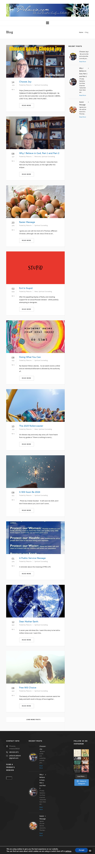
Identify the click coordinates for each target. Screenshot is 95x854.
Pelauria (29, 85)
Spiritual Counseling (41, 85)
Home (81, 32)
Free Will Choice (27, 687)
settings (68, 851)
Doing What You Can (30, 357)
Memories (37, 157)
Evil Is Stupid (26, 288)
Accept (81, 850)
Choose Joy (25, 81)
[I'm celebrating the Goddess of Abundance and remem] (85, 753)
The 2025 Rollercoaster (31, 426)
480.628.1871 (14, 752)
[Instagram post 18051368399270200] (77, 760)
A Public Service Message (32, 558)
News (36, 292)
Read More (26, 105)
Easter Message (27, 222)
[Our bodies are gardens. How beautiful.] (77, 768)
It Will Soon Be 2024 (29, 492)
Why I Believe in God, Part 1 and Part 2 (39, 153)
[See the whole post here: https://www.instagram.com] (85, 760)
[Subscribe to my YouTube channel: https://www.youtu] (77, 753)
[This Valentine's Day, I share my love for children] (85, 768)
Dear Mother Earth (28, 621)
